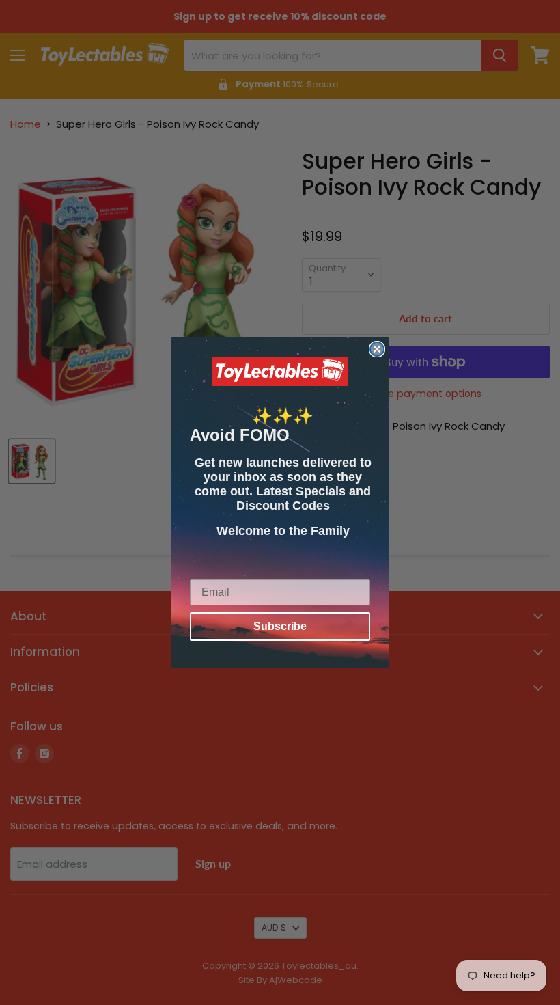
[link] (280, 371)
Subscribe (280, 626)
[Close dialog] (377, 349)
